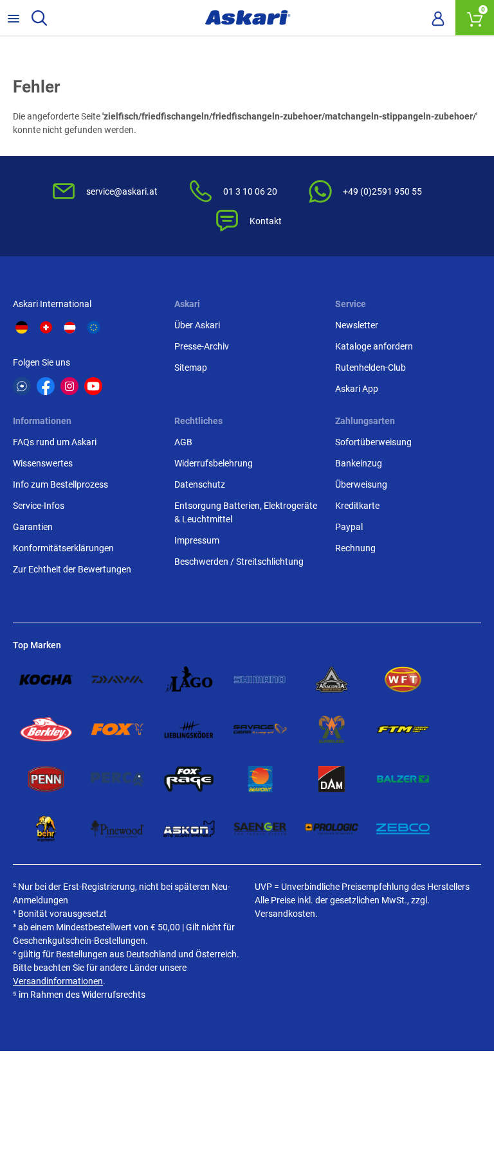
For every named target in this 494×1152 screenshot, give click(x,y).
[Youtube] (93, 386)
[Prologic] (331, 828)
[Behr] (46, 828)
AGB (183, 442)
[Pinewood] (117, 828)
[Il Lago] (188, 679)
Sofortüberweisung (373, 442)
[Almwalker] (331, 729)
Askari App (356, 389)
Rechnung (355, 548)
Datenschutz (199, 484)
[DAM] (331, 779)
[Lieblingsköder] (188, 729)
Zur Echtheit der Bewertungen (72, 569)
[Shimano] (260, 679)
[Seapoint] (260, 779)
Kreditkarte (357, 506)
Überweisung (361, 484)
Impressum (196, 540)
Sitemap (190, 367)
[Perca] (117, 779)
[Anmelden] (438, 18)
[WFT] (403, 679)
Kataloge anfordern (374, 346)
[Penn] (46, 779)
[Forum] (22, 386)
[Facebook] (46, 386)
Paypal (349, 527)
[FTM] (403, 729)
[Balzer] (403, 779)
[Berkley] (46, 729)
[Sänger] (260, 828)
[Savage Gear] (260, 729)
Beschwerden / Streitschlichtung (239, 561)
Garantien (33, 527)
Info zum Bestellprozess (60, 484)
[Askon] (188, 828)
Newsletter (356, 325)
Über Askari (197, 325)
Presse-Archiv (201, 346)
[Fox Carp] (117, 729)
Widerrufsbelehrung (213, 463)
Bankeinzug (358, 463)
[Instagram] (69, 386)
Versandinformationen (58, 981)
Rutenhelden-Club (370, 367)
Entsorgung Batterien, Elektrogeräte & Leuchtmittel (245, 512)
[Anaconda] (331, 679)
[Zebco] (403, 828)
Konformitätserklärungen (63, 548)
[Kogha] (46, 679)
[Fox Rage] (188, 779)
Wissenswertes (43, 463)
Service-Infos (38, 506)
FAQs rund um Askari (54, 442)
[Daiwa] (117, 679)
